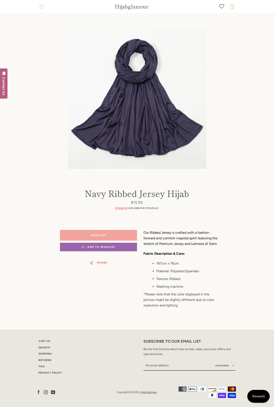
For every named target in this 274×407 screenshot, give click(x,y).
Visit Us (44, 341)
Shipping (121, 208)
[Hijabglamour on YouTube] (53, 392)
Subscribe (222, 365)
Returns (45, 360)
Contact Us (4, 85)
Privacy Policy (50, 372)
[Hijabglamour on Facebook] (38, 392)
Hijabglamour (132, 6)
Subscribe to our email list (172, 341)
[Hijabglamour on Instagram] (46, 392)
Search (44, 347)
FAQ (42, 366)
